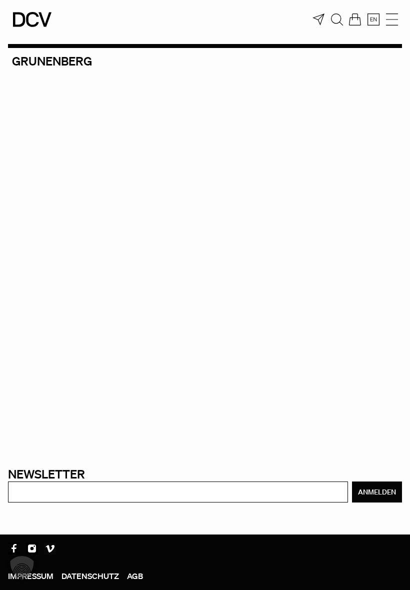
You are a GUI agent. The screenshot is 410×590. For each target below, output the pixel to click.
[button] (22, 568)
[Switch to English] (374, 20)
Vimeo (50, 548)
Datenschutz (90, 576)
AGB (135, 576)
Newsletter (46, 473)
